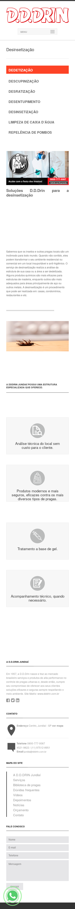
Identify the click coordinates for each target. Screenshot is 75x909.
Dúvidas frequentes (26, 790)
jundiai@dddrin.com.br (35, 751)
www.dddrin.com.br (48, 693)
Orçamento (21, 810)
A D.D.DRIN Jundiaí (27, 775)
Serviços (19, 780)
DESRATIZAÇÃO (22, 91)
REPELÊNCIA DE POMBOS (30, 132)
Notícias (18, 805)
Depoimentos (22, 800)
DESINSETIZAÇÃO (23, 111)
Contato (18, 815)
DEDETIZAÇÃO (21, 70)
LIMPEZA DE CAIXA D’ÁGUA (31, 122)
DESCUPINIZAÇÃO (24, 81)
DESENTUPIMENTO (24, 101)
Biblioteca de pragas (27, 785)
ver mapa (57, 725)
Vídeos (18, 795)
